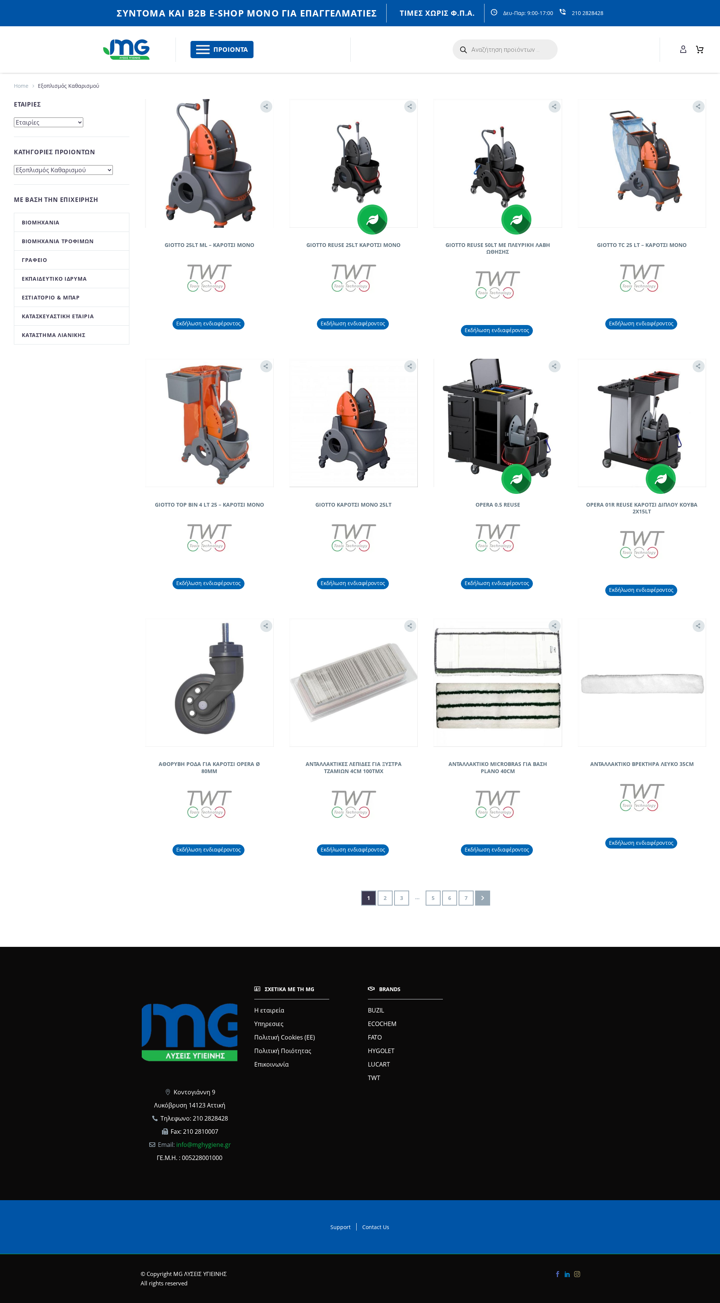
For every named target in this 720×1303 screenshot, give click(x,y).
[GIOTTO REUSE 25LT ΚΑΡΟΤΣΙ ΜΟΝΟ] (354, 163)
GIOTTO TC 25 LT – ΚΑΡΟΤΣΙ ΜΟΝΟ (642, 244)
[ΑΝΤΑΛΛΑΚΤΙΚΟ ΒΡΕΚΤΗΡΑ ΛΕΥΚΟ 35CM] (642, 682)
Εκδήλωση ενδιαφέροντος (208, 323)
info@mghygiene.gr (203, 1145)
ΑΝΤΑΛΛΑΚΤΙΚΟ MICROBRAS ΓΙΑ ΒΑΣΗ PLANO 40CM (497, 767)
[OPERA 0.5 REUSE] (498, 423)
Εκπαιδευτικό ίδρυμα (54, 278)
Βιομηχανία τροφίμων (57, 241)
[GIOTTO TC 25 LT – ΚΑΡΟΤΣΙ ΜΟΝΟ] (642, 163)
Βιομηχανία (41, 222)
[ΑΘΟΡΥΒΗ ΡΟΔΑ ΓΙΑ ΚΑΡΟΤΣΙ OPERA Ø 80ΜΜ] (209, 682)
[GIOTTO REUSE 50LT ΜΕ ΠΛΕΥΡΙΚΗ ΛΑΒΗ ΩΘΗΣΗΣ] (498, 163)
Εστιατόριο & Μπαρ (51, 297)
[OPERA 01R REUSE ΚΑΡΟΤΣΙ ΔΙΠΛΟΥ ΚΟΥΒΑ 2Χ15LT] (642, 423)
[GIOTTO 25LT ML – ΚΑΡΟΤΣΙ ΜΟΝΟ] (209, 163)
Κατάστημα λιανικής (54, 335)
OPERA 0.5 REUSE (498, 504)
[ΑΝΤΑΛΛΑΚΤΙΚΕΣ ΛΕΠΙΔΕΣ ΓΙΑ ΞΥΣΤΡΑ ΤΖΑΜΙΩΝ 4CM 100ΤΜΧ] (354, 682)
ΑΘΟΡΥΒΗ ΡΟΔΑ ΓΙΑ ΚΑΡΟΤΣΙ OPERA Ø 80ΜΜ (209, 767)
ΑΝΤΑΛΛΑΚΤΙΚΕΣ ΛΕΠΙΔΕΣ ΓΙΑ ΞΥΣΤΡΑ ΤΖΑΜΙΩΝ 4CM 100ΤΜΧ (354, 767)
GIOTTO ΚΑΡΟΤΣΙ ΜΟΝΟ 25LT (353, 504)
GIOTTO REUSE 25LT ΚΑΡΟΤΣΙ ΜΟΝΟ (353, 244)
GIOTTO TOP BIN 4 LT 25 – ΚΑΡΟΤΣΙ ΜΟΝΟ (209, 504)
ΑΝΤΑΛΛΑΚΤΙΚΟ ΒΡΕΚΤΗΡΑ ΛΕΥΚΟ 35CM (642, 763)
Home (21, 85)
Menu (203, 49)
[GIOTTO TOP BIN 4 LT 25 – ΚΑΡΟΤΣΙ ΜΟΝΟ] (209, 423)
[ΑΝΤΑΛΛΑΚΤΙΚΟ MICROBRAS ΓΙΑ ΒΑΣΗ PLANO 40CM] (498, 682)
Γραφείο (34, 259)
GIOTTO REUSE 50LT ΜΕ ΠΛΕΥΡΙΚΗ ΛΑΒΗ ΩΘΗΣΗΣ (498, 248)
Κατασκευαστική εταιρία (58, 316)
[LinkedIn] (567, 1274)
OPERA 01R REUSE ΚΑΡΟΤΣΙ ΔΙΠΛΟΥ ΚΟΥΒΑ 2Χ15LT (642, 508)
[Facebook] (558, 1274)
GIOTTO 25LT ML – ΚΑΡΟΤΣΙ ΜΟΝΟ (209, 244)
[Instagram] (577, 1274)
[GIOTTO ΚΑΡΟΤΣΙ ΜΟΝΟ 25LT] (354, 423)
